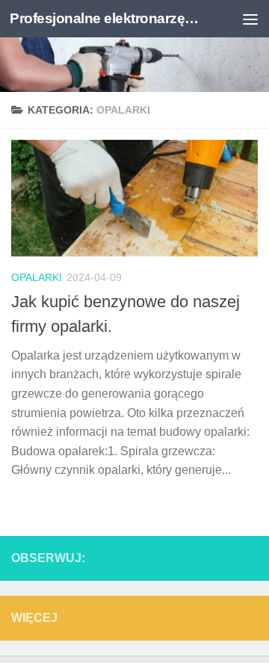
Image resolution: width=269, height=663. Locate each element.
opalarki (36, 277)
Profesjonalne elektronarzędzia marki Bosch (106, 18)
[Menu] (250, 18)
